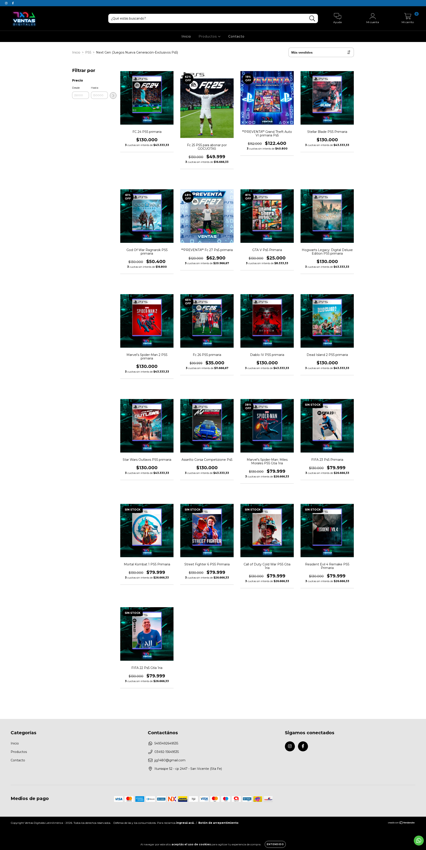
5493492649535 (166, 743)
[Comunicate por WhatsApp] (419, 841)
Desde (76, 87)
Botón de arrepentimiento (218, 822)
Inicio (186, 36)
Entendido (275, 844)
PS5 (88, 52)
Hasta (94, 87)
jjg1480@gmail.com (169, 760)
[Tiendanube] (401, 823)
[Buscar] (312, 18)
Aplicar (113, 95)
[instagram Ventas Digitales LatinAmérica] (6, 3)
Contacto (236, 36)
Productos (208, 36)
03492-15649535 (166, 752)
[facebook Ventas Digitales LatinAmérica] (13, 3)
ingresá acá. (185, 822)
